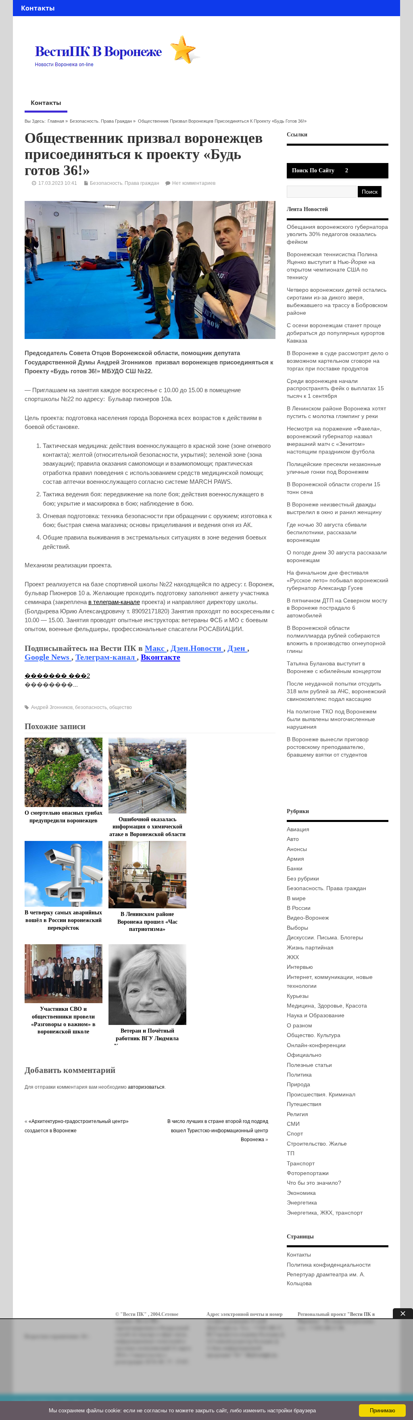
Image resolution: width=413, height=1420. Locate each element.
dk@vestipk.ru (261, 1355)
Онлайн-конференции (316, 1045)
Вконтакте (160, 656)
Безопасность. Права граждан (101, 121)
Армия (295, 859)
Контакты (38, 8)
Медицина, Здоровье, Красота (327, 1006)
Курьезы (298, 996)
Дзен (237, 648)
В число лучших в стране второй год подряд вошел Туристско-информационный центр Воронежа (217, 1130)
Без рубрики (303, 879)
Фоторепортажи (308, 1173)
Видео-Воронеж (308, 918)
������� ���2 (57, 675)
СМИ (293, 1124)
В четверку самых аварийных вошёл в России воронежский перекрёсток (63, 920)
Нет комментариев (193, 183)
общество (120, 707)
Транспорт (301, 1164)
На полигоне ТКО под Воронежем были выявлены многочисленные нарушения (332, 719)
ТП (290, 1153)
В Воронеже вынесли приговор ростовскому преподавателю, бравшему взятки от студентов (328, 747)
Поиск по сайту (313, 170)
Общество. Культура (313, 1035)
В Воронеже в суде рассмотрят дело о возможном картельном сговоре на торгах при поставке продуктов (337, 361)
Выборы (297, 928)
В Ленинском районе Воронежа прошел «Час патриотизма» (147, 922)
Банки (294, 869)
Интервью (300, 967)
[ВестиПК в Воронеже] (121, 82)
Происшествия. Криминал (321, 1095)
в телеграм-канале (114, 601)
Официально (304, 1055)
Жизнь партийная (310, 948)
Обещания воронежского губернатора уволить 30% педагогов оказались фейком (337, 234)
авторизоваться (146, 1087)
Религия (297, 1114)
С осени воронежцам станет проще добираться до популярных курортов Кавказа (335, 333)
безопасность (91, 707)
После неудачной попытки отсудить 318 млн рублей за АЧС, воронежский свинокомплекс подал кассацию (336, 691)
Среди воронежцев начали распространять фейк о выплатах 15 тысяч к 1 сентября (335, 388)
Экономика (301, 1193)
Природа (298, 1084)
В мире (296, 898)
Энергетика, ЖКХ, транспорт (325, 1213)
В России (299, 908)
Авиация (298, 829)
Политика (299, 1075)
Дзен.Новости (197, 648)
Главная (56, 121)
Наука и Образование (315, 1015)
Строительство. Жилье (317, 1144)
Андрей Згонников (52, 707)
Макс (156, 648)
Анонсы (297, 849)
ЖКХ (293, 957)
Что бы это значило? (314, 1183)
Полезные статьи (309, 1065)
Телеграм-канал (106, 656)
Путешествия (304, 1104)
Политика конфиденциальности (329, 1265)
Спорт (295, 1134)
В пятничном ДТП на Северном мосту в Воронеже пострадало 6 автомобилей (337, 608)
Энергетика (302, 1203)
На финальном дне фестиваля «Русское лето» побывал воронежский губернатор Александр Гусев (337, 580)
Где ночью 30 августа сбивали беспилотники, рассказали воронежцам (327, 532)
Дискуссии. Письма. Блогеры (325, 938)
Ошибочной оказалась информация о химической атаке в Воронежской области (147, 827)
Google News (48, 656)
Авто (293, 839)
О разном (299, 1026)
